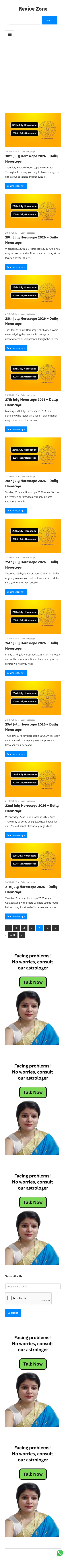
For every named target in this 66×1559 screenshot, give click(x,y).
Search (49, 20)
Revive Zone (33, 8)
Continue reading (15, 186)
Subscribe (13, 1313)
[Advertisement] (33, 73)
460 (12, 935)
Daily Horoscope (28, 151)
